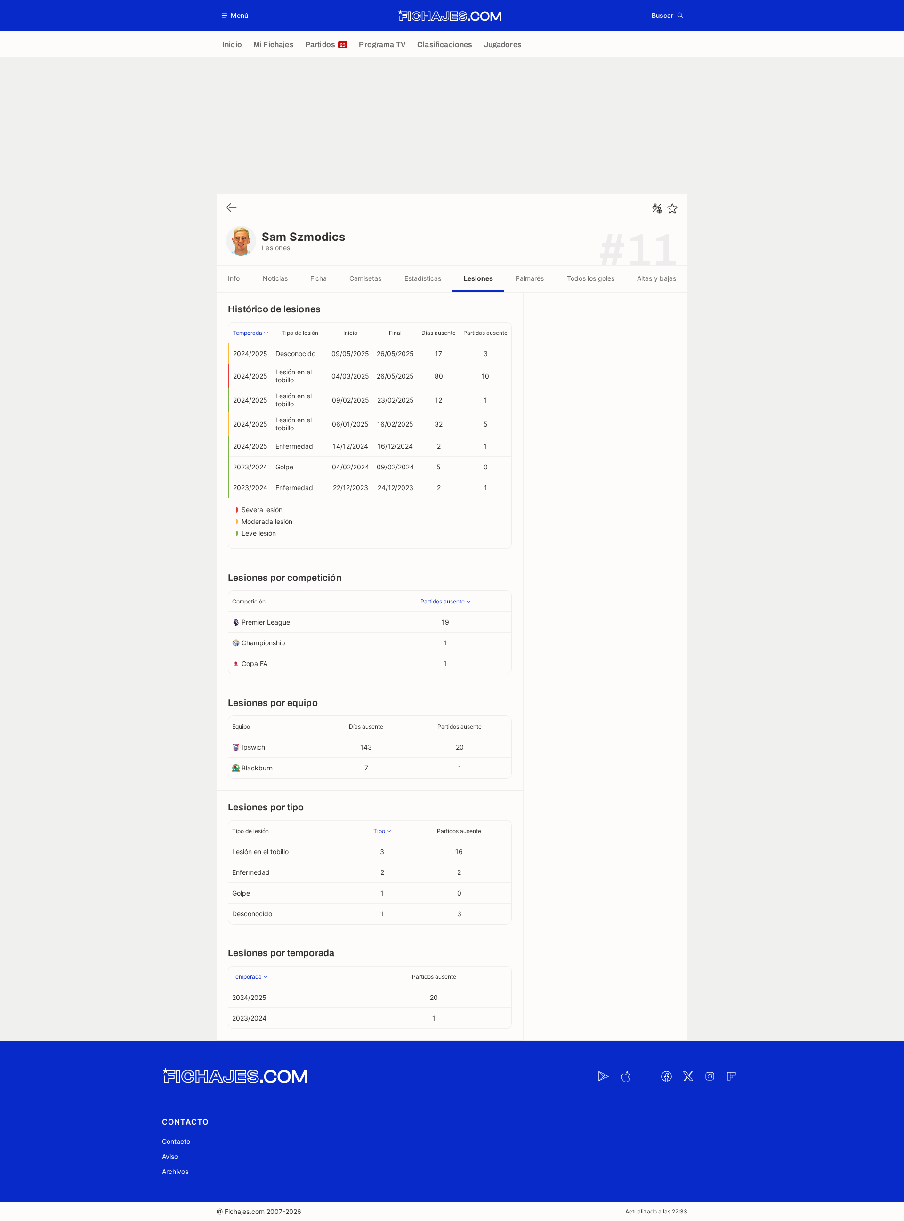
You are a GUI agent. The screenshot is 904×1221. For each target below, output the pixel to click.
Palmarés (530, 278)
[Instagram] (709, 1076)
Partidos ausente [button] (485, 332)
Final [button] (395, 332)
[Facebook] (666, 1076)
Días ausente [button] (438, 332)
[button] (235, 15)
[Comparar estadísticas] (657, 208)
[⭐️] (672, 208)
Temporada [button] (247, 332)
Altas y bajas (656, 278)
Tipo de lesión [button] (300, 332)
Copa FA (254, 663)
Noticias (275, 278)
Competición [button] (249, 601)
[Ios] (625, 1076)
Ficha (318, 278)
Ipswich (253, 747)
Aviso (170, 1156)
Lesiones (478, 278)
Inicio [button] (350, 332)
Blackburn (257, 768)
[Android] (604, 1076)
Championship (263, 643)
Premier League (266, 622)
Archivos (175, 1171)
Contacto (176, 1141)
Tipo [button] (379, 830)
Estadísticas (422, 278)
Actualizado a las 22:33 (656, 1211)
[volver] (231, 208)
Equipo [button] (241, 726)
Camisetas (365, 278)
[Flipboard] (731, 1076)
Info (234, 278)
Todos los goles (590, 278)
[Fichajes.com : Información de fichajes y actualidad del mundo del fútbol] (450, 15)
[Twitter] (688, 1076)
